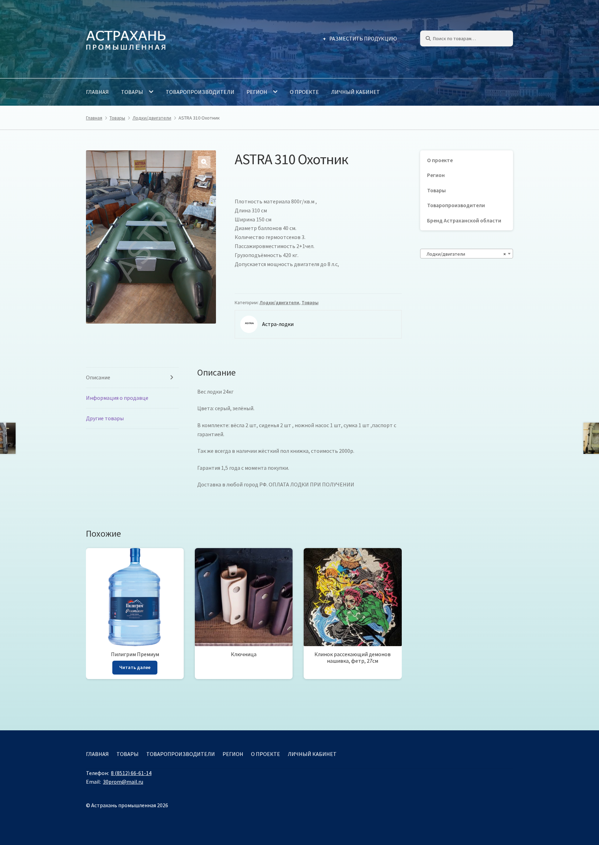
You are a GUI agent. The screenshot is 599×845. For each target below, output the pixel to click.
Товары (132, 91)
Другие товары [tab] (105, 418)
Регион (256, 91)
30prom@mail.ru (123, 781)
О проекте (304, 91)
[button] (204, 162)
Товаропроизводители (200, 91)
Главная (97, 91)
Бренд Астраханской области (464, 220)
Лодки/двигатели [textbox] (464, 254)
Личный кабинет (355, 91)
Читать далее (134, 667)
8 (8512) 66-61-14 (131, 772)
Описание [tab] (98, 377)
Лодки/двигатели (151, 118)
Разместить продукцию (363, 38)
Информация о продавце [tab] (117, 397)
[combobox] (466, 253)
